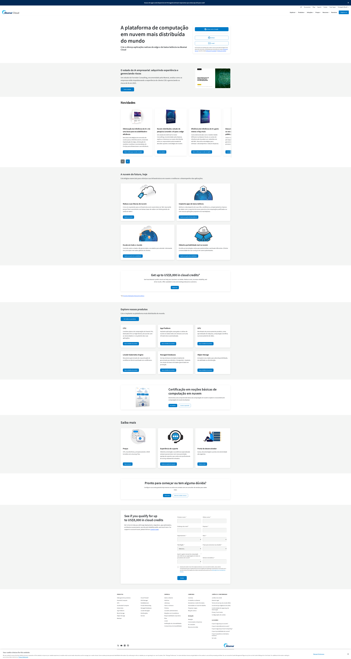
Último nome (207, 517)
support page (154, 529)
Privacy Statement (23, 657)
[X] (118, 645)
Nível (204, 535)
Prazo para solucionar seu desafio (212, 545)
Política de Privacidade (211, 51)
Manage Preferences (318, 654)
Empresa (205, 526)
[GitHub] (128, 645)
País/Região (180, 545)
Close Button (348, 3)
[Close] (348, 654)
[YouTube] (121, 645)
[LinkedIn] (125, 645)
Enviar (182, 578)
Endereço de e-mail (183, 526)
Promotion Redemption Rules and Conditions (133, 295)
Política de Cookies (221, 51)
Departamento (181, 535)
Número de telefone (209, 558)
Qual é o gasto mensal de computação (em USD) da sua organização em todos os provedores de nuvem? (189, 556)
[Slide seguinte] (128, 161)
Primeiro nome (181, 517)
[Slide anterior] (123, 161)
